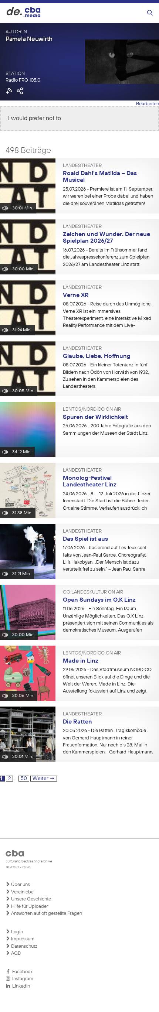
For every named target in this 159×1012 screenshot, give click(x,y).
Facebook (21, 972)
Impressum (22, 939)
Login (16, 932)
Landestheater (82, 166)
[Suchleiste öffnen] (149, 13)
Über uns (20, 884)
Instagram (21, 979)
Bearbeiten (147, 104)
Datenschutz (23, 946)
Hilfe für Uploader (29, 906)
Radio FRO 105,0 (23, 80)
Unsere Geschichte (30, 899)
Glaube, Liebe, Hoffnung (97, 356)
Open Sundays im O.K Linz (99, 600)
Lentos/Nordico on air (92, 409)
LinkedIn (20, 986)
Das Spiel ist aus (85, 539)
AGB (15, 953)
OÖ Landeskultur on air (93, 592)
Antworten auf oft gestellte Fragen (46, 913)
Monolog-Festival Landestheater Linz (89, 481)
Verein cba (22, 892)
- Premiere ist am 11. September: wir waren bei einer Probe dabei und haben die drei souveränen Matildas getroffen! (108, 196)
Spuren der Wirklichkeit (95, 417)
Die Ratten (77, 722)
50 (24, 778)
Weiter (44, 778)
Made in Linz (80, 661)
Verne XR (76, 295)
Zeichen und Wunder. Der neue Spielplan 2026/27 (106, 238)
